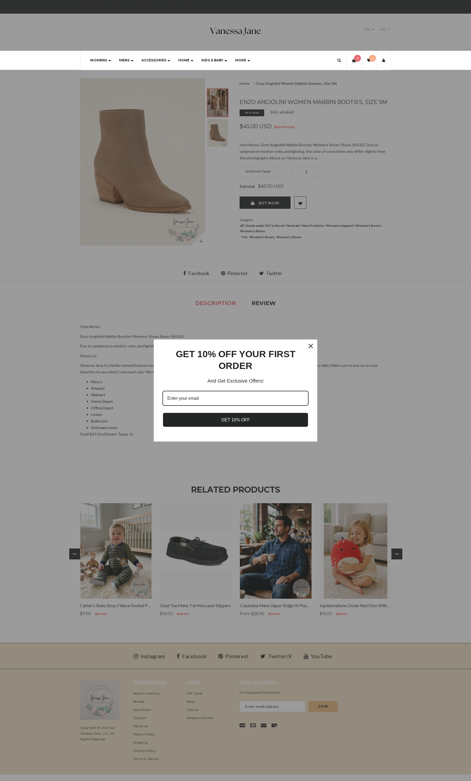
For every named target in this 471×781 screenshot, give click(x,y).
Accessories (153, 60)
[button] (339, 60)
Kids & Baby (212, 60)
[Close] (310, 346)
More (240, 60)
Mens (124, 60)
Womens (98, 60)
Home (183, 60)
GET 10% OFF (235, 420)
